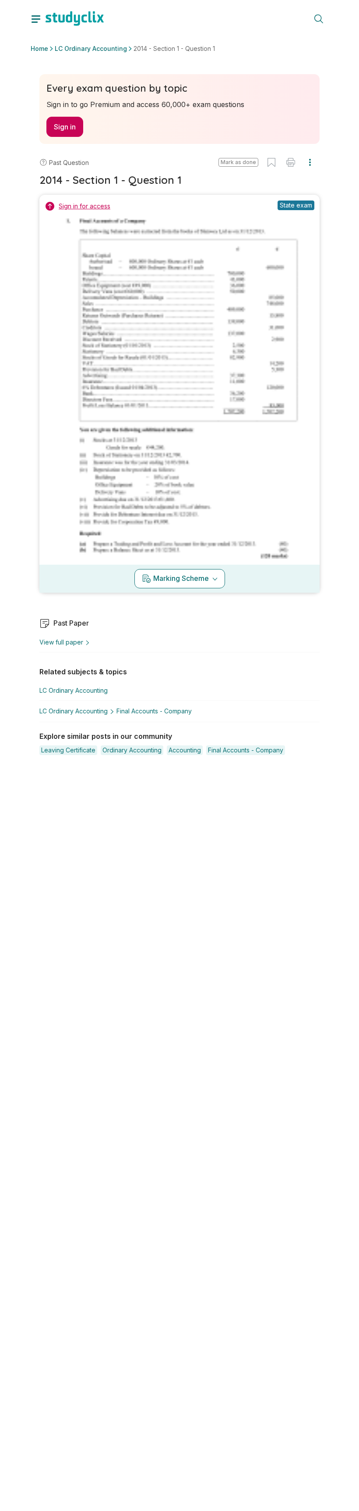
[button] (238, 162)
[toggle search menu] (318, 18)
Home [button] (39, 48)
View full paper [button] (61, 642)
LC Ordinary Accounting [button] (91, 48)
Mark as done (238, 162)
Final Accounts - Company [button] (154, 711)
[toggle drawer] (36, 18)
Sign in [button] (65, 126)
